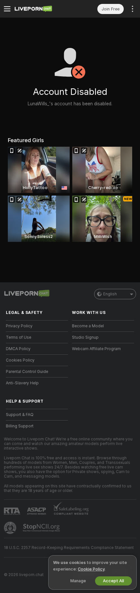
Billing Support (20, 426)
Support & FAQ (20, 414)
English (110, 294)
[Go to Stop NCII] (42, 528)
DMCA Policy (18, 349)
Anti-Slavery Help (22, 383)
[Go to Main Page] (42, 9)
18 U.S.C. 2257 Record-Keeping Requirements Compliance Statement (69, 547)
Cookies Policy (20, 360)
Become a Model (88, 326)
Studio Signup (85, 337)
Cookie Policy (91, 569)
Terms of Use (18, 337)
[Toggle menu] (7, 9)
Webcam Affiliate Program (96, 349)
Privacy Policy (19, 326)
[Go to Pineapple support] (11, 528)
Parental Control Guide (27, 371)
